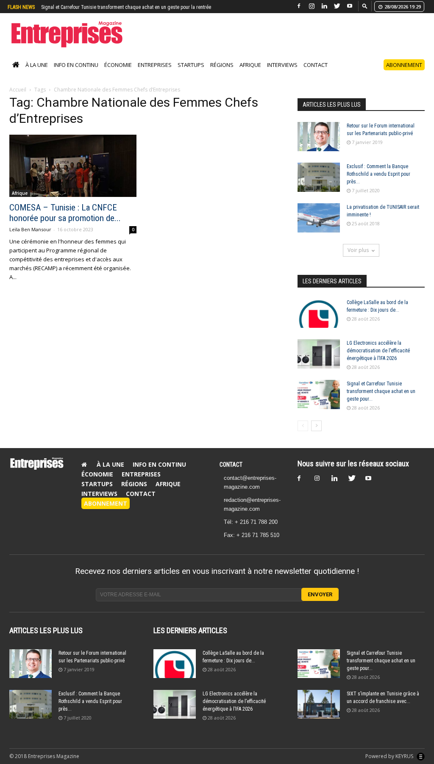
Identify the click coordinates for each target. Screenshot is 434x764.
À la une (36, 65)
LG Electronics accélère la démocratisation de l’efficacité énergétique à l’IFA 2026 (378, 350)
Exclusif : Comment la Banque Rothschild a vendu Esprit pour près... (378, 174)
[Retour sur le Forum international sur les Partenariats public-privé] (319, 136)
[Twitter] (337, 6)
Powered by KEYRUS (390, 756)
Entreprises (155, 65)
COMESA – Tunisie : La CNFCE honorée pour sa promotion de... (65, 212)
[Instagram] (311, 6)
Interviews (282, 65)
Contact (315, 65)
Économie (118, 65)
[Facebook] (298, 6)
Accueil (17, 89)
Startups (191, 65)
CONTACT (231, 464)
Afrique (250, 65)
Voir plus (358, 250)
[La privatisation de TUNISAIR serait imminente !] (319, 218)
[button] (365, 6)
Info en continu (76, 65)
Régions (222, 65)
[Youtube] (349, 6)
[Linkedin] (324, 6)
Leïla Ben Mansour (30, 229)
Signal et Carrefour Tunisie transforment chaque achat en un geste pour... (381, 391)
